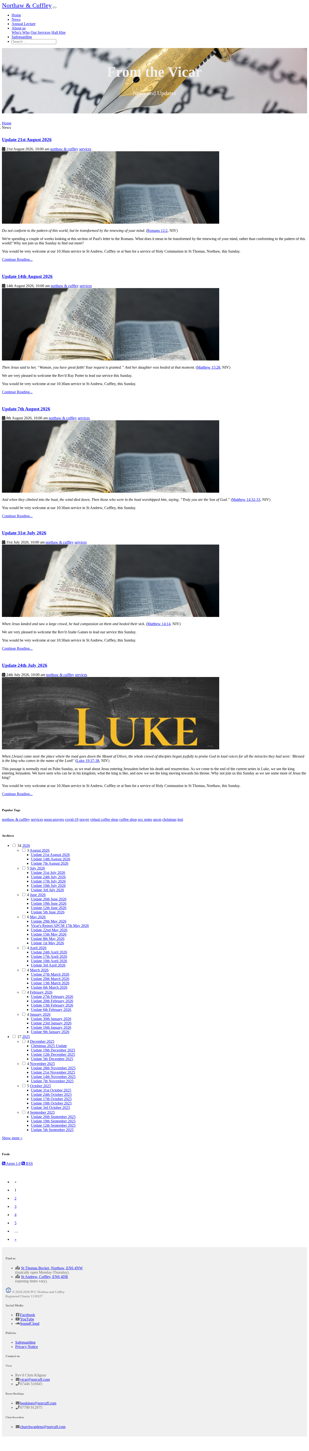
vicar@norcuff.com (35, 1379)
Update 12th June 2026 (48, 908)
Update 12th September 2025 (53, 1125)
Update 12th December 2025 (53, 1054)
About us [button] (19, 28)
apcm (157, 819)
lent (180, 819)
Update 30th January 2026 (51, 1019)
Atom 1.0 (13, 1163)
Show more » (12, 1138)
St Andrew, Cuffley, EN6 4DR (44, 1277)
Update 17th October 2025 (51, 1099)
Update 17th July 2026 (48, 881)
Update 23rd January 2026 (51, 1023)
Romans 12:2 (157, 230)
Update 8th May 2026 (47, 939)
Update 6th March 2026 (49, 987)
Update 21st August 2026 (27, 139)
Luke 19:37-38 (88, 761)
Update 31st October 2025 (51, 1090)
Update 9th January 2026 (50, 1032)
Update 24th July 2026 (24, 665)
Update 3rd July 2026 (47, 890)
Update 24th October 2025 (51, 1094)
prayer (84, 819)
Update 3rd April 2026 (48, 965)
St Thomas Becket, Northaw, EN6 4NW (52, 1268)
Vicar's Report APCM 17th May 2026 (60, 926)
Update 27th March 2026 (50, 974)
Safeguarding (22, 37)
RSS (29, 1163)
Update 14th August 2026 (27, 276)
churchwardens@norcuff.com (42, 1427)
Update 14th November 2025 (53, 1077)
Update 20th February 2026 (52, 1001)
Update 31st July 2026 (24, 532)
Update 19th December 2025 (53, 1050)
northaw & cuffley (64, 149)
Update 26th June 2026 (48, 899)
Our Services (40, 32)
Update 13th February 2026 (52, 1005)
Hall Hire (58, 32)
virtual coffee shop (104, 819)
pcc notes (145, 819)
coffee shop (128, 819)
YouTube (27, 1319)
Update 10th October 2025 (51, 1103)
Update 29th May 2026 (48, 921)
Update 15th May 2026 (48, 934)
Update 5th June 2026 (47, 912)
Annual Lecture (23, 24)
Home (16, 15)
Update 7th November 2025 (52, 1081)
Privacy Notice (26, 1347)
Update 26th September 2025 (53, 1117)
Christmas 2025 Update (49, 1046)
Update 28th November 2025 (53, 1068)
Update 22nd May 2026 (49, 930)
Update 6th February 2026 (51, 1010)
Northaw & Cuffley (27, 5)
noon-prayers (54, 819)
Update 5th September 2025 (52, 1130)
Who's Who (21, 32)
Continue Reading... (17, 259)
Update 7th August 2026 (26, 408)
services (85, 149)
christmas (169, 819)
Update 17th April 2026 (49, 956)
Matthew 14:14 (158, 624)
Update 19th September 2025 (53, 1121)
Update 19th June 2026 (48, 903)
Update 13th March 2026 (50, 983)
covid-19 (71, 819)
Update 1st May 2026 (47, 943)
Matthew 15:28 (208, 367)
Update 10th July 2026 (48, 886)
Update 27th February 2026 (52, 997)
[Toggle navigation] (54, 7)
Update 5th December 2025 (52, 1059)
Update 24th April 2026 (49, 952)
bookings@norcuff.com (38, 1403)
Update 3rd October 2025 (50, 1108)
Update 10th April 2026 (49, 961)
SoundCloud (29, 1323)
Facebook (27, 1315)
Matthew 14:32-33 (246, 499)
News (16, 19)
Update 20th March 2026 (50, 979)
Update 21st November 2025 (53, 1072)
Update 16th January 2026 (51, 1027)
